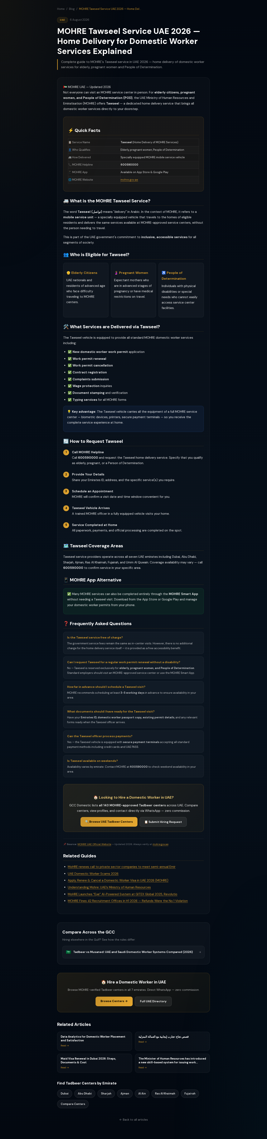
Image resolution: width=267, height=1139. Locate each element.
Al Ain (142, 1093)
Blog (72, 9)
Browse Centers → (114, 1001)
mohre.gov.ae (129, 179)
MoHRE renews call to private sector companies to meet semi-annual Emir (121, 867)
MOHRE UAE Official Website (94, 844)
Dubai (65, 1093)
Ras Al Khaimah (165, 1093)
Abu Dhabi (85, 1093)
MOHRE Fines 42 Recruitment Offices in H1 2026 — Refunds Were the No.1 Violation (128, 901)
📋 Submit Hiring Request (163, 822)
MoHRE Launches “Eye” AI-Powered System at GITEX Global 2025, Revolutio (122, 894)
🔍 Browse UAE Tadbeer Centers (109, 822)
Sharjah (106, 1093)
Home (61, 9)
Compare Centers (73, 1104)
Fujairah (189, 1093)
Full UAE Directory (153, 1001)
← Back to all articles (133, 1119)
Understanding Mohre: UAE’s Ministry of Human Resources (109, 887)
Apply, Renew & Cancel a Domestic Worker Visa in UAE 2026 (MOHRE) (118, 880)
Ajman (125, 1093)
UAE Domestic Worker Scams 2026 (93, 874)
